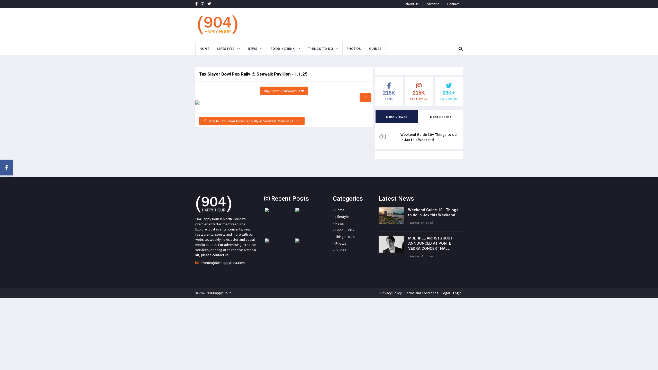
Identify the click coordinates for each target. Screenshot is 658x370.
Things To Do (320, 48)
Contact (453, 4)
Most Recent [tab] (440, 116)
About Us (411, 4)
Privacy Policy (391, 293)
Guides (375, 48)
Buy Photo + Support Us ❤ (284, 91)
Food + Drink (283, 48)
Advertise (432, 4)
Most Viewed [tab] (397, 116)
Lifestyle (226, 48)
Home (204, 48)
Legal (446, 293)
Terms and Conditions (421, 293)
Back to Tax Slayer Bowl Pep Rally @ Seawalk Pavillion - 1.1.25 (253, 121)
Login (457, 293)
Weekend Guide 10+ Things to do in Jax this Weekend (428, 137)
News (252, 48)
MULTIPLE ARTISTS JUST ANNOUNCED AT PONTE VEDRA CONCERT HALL (430, 243)
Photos (353, 48)
